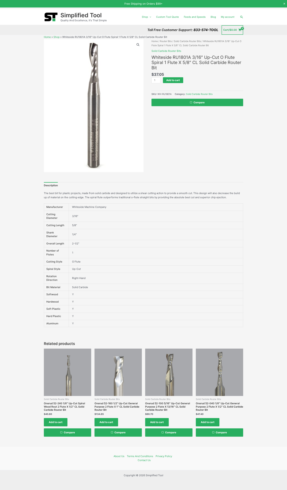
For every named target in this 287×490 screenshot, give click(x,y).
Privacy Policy (164, 456)
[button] (149, 17)
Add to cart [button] (55, 422)
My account (227, 16)
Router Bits (166, 41)
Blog (213, 16)
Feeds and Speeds (195, 16)
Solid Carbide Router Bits (187, 41)
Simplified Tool (81, 15)
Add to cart (173, 80)
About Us (119, 456)
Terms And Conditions (140, 456)
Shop (145, 16)
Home (47, 37)
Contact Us (144, 460)
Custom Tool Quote (167, 16)
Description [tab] (51, 185)
